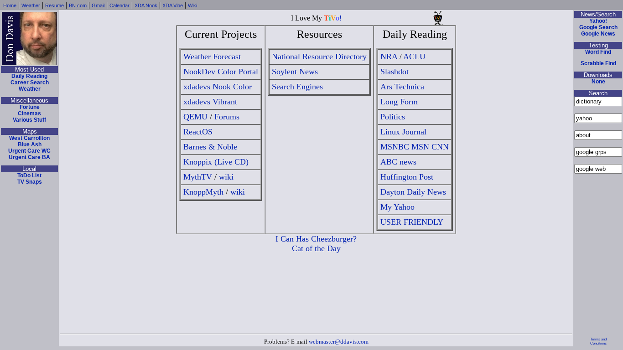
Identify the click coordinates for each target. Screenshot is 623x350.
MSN (420, 146)
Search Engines (297, 86)
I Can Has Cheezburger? (316, 238)
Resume (54, 5)
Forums (226, 116)
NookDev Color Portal (220, 71)
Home (9, 5)
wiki (226, 176)
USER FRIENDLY (411, 221)
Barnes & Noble (210, 146)
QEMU (195, 116)
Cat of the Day (316, 248)
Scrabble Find (598, 63)
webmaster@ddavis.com (339, 341)
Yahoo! (598, 21)
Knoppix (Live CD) (216, 161)
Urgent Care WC (29, 151)
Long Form (399, 101)
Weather (30, 5)
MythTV (197, 176)
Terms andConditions (598, 341)
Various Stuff (29, 120)
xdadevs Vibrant (210, 101)
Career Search (29, 82)
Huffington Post (406, 176)
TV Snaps (29, 182)
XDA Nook (146, 5)
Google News (598, 34)
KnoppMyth (203, 191)
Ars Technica (402, 86)
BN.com (78, 5)
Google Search (598, 27)
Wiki (192, 5)
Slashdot (394, 71)
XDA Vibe (172, 5)
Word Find (598, 52)
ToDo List (29, 175)
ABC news (398, 161)
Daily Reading (29, 76)
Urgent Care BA (29, 157)
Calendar (119, 5)
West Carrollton (29, 138)
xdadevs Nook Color (217, 86)
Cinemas (29, 113)
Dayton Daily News (413, 191)
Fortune (30, 107)
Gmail (98, 5)
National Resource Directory (319, 56)
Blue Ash (30, 144)
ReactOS (198, 131)
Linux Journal (403, 131)
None (598, 81)
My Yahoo (397, 206)
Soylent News (295, 71)
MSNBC (394, 146)
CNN (440, 146)
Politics (392, 116)
